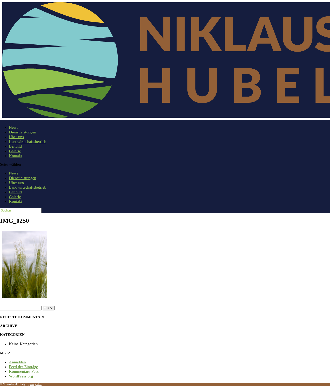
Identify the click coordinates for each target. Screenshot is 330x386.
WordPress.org (21, 376)
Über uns (16, 137)
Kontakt (15, 155)
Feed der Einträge (23, 366)
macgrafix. (36, 384)
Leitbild (15, 146)
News (13, 127)
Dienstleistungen (22, 132)
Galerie (15, 151)
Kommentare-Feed (24, 371)
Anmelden (17, 362)
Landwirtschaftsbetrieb (27, 141)
